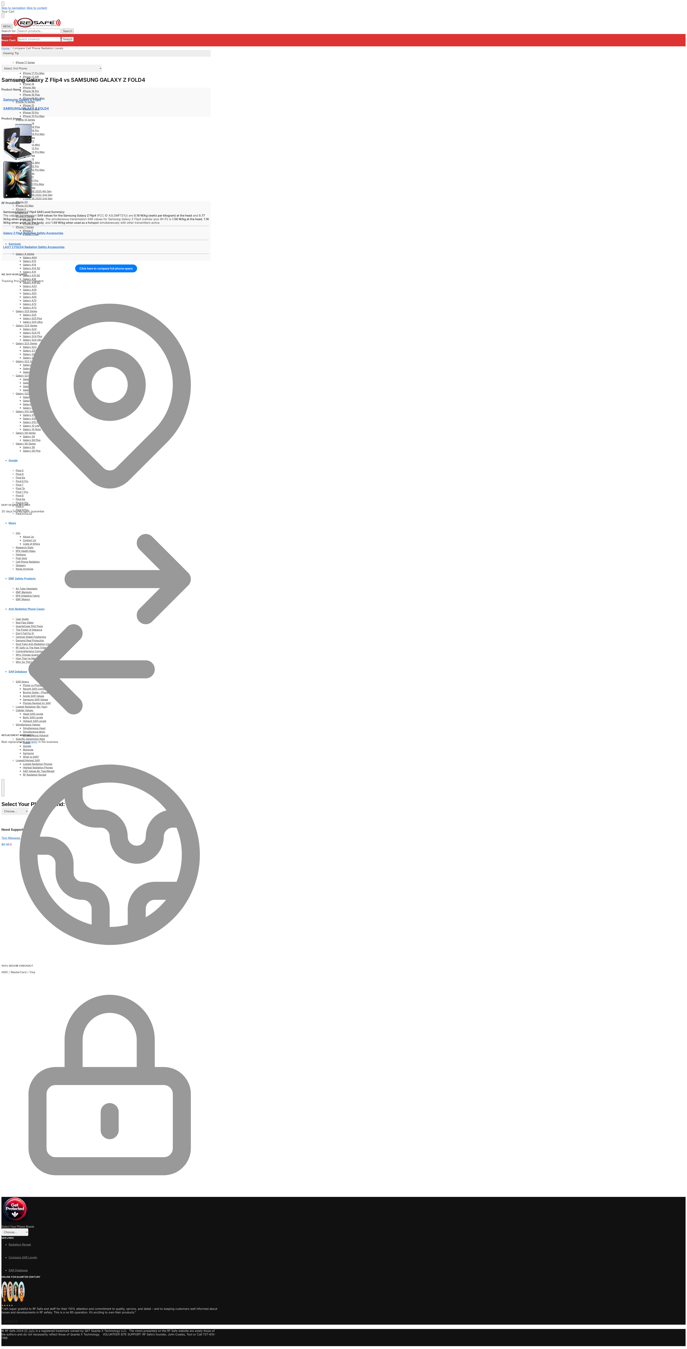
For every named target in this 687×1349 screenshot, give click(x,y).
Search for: (8, 31)
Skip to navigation (13, 8)
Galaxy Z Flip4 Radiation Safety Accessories (33, 233)
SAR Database (18, 1270)
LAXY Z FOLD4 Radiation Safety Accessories (34, 247)
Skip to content (37, 8)
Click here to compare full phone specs (106, 268)
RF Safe (29, 1331)
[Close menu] (2, 3)
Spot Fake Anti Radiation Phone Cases (43, 40)
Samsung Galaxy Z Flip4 (22, 99)
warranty (31, 742)
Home (5, 48)
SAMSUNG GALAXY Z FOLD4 (26, 108)
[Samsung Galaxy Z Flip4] (17, 159)
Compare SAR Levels (23, 1257)
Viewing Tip (11, 53)
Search (67, 31)
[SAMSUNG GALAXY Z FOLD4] (17, 197)
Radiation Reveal (20, 1244)
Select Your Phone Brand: (33, 804)
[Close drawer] (2, 15)
